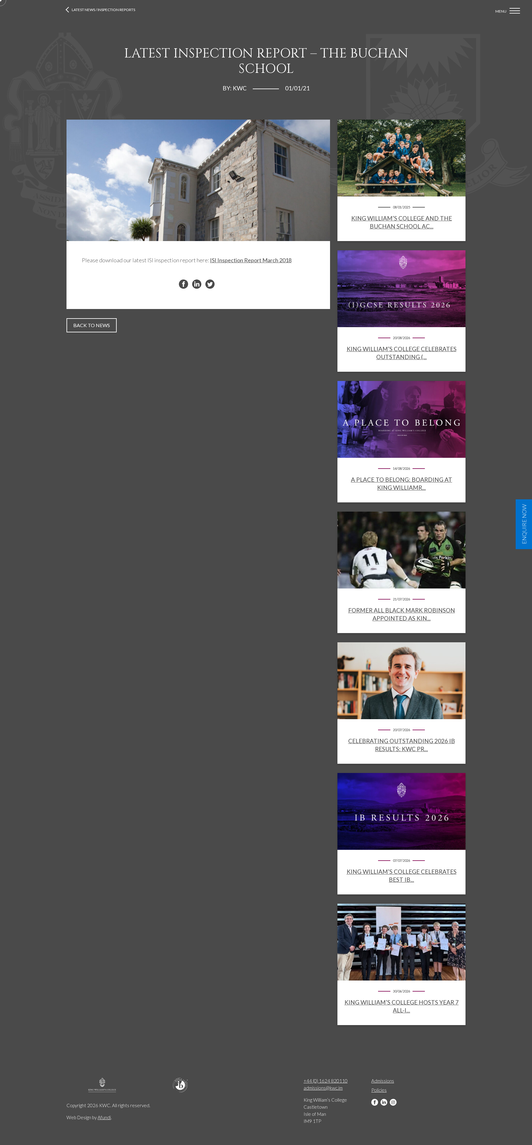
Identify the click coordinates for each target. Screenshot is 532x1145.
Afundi (104, 1117)
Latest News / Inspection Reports (103, 9)
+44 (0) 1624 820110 (326, 1081)
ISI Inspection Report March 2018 (251, 260)
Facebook (374, 1102)
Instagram (393, 1102)
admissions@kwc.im (323, 1088)
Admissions (382, 1081)
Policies (379, 1090)
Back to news (91, 325)
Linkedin (384, 1102)
